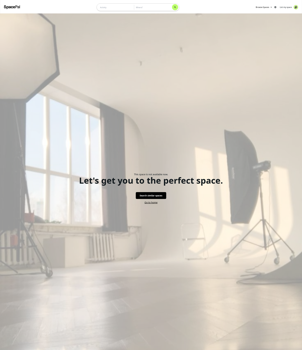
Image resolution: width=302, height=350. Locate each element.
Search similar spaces (151, 195)
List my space (286, 7)
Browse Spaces (262, 7)
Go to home (151, 202)
